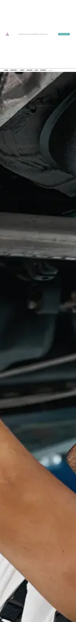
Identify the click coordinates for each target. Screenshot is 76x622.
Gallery (30, 70)
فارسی (50, 70)
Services (13, 70)
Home (6, 70)
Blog (36, 70)
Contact (43, 70)
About (22, 70)
